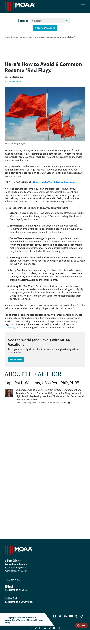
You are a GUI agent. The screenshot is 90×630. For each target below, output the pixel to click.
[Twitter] (60, 616)
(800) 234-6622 (12, 579)
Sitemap (31, 620)
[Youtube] (70, 616)
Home (7, 37)
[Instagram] (76, 616)
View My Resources (45, 28)
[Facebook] (54, 616)
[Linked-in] (65, 616)
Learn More (16, 359)
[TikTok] (82, 616)
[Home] (20, 6)
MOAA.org (10, 327)
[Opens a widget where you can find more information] (81, 626)
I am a (23, 20)
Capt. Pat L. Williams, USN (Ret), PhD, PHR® (42, 382)
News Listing (19, 37)
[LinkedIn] (69, 402)
